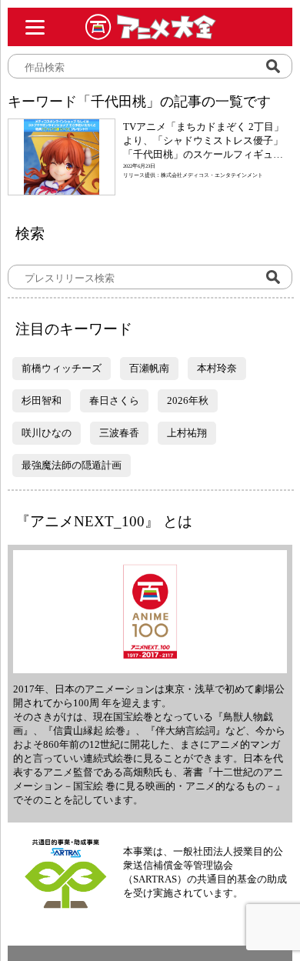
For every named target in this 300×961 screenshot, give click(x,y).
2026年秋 (187, 400)
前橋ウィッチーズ (62, 368)
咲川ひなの (47, 433)
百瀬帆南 (149, 368)
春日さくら (114, 400)
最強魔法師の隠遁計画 (72, 465)
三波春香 (119, 433)
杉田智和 (42, 400)
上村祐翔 (187, 433)
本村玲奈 (217, 368)
